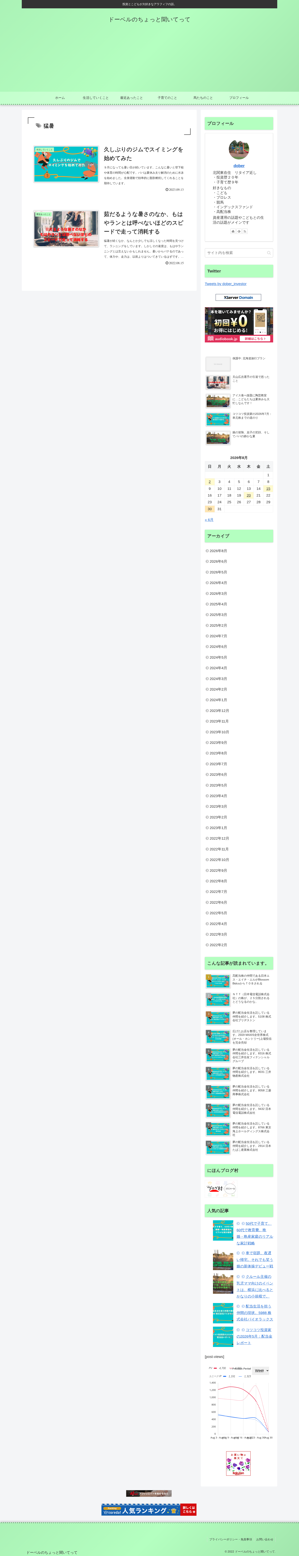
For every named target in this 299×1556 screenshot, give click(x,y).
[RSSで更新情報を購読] (245, 231)
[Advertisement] (149, 61)
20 (249, 495)
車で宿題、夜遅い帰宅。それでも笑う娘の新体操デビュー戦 (255, 1259)
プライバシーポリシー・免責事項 (230, 1539)
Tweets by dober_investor (226, 284)
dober (239, 165)
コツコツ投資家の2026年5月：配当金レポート (254, 1336)
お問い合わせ (264, 1539)
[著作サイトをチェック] (233, 231)
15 (268, 489)
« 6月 (209, 520)
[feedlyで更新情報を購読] (239, 231)
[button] (269, 253)
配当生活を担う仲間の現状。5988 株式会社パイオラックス (255, 1313)
